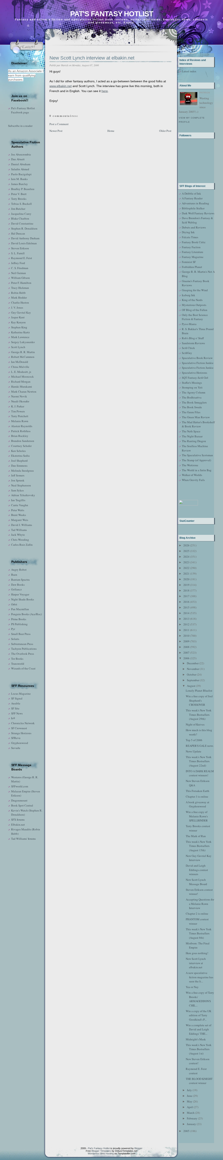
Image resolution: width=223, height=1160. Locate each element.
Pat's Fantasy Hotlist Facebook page (23, 110)
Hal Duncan (18, 233)
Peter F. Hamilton (21, 283)
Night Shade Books (22, 599)
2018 (186, 590)
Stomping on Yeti (192, 387)
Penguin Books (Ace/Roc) (26, 614)
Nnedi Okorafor (20, 401)
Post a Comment (59, 124)
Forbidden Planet (192, 267)
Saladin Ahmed (20, 169)
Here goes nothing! (197, 953)
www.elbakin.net (60, 86)
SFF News (17, 713)
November (193, 669)
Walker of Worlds (192, 475)
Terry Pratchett (19, 416)
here (104, 91)
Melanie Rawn (19, 421)
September (193, 680)
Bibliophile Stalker (193, 208)
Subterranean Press (22, 644)
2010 (186, 636)
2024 (186, 557)
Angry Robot (19, 570)
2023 (186, 562)
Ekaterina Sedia (20, 456)
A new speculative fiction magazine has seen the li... (199, 977)
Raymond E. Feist (21, 258)
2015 (186, 607)
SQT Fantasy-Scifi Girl (195, 378)
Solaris (15, 639)
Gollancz (16, 589)
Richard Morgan (20, 381)
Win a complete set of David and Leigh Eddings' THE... (198, 1029)
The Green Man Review (196, 417)
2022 (186, 568)
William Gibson (20, 278)
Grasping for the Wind (195, 290)
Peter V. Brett (19, 194)
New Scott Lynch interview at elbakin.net (91, 58)
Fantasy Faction (191, 247)
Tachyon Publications (24, 649)
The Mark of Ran (196, 836)
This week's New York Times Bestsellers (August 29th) (198, 714)
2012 (186, 624)
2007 (186, 652)
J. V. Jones (17, 307)
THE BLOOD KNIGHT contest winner (199, 1081)
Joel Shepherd (19, 461)
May (189, 1101)
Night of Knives (195, 724)
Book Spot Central (22, 805)
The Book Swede (192, 407)
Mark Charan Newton (23, 391)
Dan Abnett (18, 159)
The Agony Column (193, 392)
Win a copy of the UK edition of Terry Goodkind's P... (198, 1015)
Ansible (15, 703)
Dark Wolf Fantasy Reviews (198, 213)
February (192, 1118)
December (193, 663)
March (190, 1113)
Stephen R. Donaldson (24, 228)
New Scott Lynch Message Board (196, 882)
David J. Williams (21, 525)
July (189, 1090)
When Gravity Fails (193, 480)
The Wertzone (190, 465)
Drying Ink (188, 232)
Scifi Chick (188, 348)
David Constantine (22, 223)
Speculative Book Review (197, 358)
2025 (186, 551)
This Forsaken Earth (197, 791)
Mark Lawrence (20, 337)
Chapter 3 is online (197, 796)
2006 (186, 658)
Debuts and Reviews (194, 227)
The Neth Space (191, 431)
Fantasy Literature (192, 252)
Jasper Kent (18, 317)
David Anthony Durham (25, 238)
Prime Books (18, 619)
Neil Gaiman (18, 273)
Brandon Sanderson (22, 441)
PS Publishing (19, 624)
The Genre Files (191, 412)
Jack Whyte (18, 535)
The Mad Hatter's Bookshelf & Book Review (198, 424)
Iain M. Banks (19, 179)
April (190, 1107)
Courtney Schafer (21, 446)
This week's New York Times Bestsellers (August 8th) (198, 933)
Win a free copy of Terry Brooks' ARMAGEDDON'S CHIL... (200, 999)
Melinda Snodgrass (22, 471)
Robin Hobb (18, 293)
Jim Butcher (18, 209)
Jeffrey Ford (18, 263)
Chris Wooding (20, 540)
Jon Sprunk (17, 480)
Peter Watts (17, 510)
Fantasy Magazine (192, 257)
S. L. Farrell (18, 253)
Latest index (189, 71)
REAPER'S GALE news (199, 746)
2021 (186, 573)
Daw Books (18, 585)
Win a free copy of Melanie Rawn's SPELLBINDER (197, 816)
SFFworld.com (19, 786)
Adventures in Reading (195, 203)
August (191, 686)
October (191, 674)
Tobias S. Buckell (21, 204)
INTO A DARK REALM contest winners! (200, 773)
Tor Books (17, 659)
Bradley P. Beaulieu (22, 189)
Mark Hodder (19, 297)
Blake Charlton (20, 218)
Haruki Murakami (21, 386)
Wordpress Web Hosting (101, 1153)
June (189, 1096)
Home (110, 131)
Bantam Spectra (20, 580)
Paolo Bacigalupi (21, 174)
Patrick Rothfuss (20, 431)
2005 (186, 1131)
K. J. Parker (17, 406)
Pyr (13, 629)
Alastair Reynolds (21, 426)
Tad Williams (19, 530)
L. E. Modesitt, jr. (21, 372)
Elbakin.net (18, 824)
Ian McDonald (19, 362)
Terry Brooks (18, 199)
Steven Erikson (20, 248)
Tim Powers (18, 411)
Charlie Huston (20, 302)
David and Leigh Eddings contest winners (197, 870)
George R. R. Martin (23, 352)
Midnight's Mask (196, 1039)
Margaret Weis (19, 520)
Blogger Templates (101, 1151)
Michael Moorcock (22, 376)
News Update (193, 751)
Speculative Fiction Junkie (197, 363)
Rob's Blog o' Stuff (193, 338)
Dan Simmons (19, 466)
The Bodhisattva (191, 397)
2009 (186, 641)
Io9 (13, 718)
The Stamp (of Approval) (196, 460)
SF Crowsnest (19, 728)
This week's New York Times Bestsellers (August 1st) (198, 1049)
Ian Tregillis (18, 500)
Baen (14, 575)
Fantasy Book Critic (194, 242)
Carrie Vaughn (19, 505)
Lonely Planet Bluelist (199, 690)
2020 (186, 579)
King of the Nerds (192, 300)
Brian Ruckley (19, 436)
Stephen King (19, 327)
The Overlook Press (22, 654)
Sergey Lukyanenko (23, 342)
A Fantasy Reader (192, 198)
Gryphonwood (19, 743)
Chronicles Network (23, 723)
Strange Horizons (21, 733)
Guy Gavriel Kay (21, 312)
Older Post (165, 131)
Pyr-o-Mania (189, 324)
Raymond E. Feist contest (196, 1071)
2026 (186, 545)
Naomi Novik (19, 396)
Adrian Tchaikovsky (23, 495)
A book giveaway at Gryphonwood (197, 804)
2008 (186, 647)
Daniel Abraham (20, 164)
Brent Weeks (18, 515)
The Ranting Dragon (194, 441)
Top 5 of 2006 (194, 740)
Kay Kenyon (18, 322)
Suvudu (15, 748)
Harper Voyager (20, 594)
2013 (186, 619)
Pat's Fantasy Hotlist (111, 14)
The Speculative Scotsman (197, 455)
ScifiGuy (187, 353)
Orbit (14, 604)
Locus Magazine (21, 694)
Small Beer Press (20, 634)
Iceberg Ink (188, 295)
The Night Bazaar (192, 436)
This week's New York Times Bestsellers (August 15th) (198, 846)
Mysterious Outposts (194, 305)
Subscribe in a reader (20, 126)
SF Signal (16, 698)
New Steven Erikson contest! (197, 1061)
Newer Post (56, 131)
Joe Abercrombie (21, 154)
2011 (186, 630)
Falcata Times (190, 237)
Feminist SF (189, 262)
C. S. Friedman (19, 268)
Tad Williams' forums (23, 839)
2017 (186, 596)
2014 (186, 613)
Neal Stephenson (21, 485)
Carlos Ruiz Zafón (22, 545)
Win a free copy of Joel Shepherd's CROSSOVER (199, 700)
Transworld (17, 664)
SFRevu (15, 738)
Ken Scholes (18, 451)
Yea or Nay (192, 987)
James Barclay (19, 184)
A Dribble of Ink (191, 193)
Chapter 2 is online (197, 913)
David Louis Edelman (24, 243)
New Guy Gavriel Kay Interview (198, 858)
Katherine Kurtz (20, 332)
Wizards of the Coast (23, 668)
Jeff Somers (17, 475)
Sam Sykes (17, 490)
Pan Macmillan (20, 609)
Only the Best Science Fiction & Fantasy (195, 317)
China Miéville (20, 367)
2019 (186, 585)
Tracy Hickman (20, 288)
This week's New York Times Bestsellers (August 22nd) (198, 761)
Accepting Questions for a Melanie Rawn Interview (200, 903)
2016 (186, 602)
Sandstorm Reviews (193, 343)
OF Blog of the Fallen (194, 310)
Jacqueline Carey (21, 214)
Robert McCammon (22, 357)
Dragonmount (19, 800)
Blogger (138, 1148)
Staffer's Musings (192, 383)
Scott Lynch (18, 347)
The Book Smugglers (194, 402)
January (191, 1124)
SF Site (15, 708)
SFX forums (18, 819)
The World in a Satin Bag (196, 470)
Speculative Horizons (194, 373)
